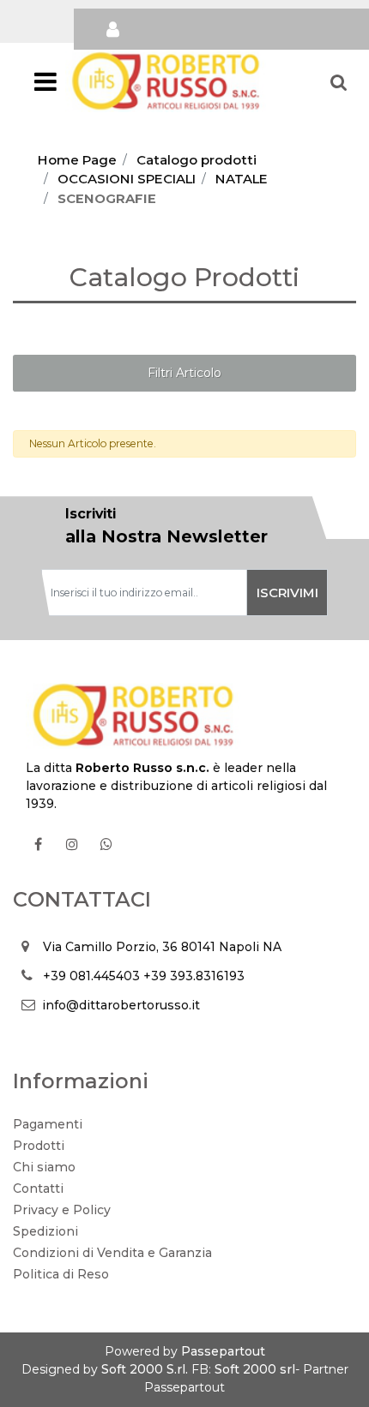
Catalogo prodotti (196, 160)
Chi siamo (44, 1167)
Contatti (38, 1188)
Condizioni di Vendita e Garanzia (112, 1252)
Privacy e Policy (62, 1210)
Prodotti (38, 1145)
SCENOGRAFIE (106, 198)
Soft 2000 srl (255, 1369)
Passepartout (223, 1351)
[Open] (45, 86)
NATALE (241, 179)
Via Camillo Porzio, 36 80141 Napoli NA (162, 947)
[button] (287, 592)
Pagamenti (47, 1124)
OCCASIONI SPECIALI (126, 179)
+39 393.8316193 (194, 976)
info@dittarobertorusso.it (121, 1005)
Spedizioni (45, 1231)
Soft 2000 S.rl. (144, 1369)
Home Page (77, 160)
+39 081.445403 (91, 976)
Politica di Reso (61, 1274)
